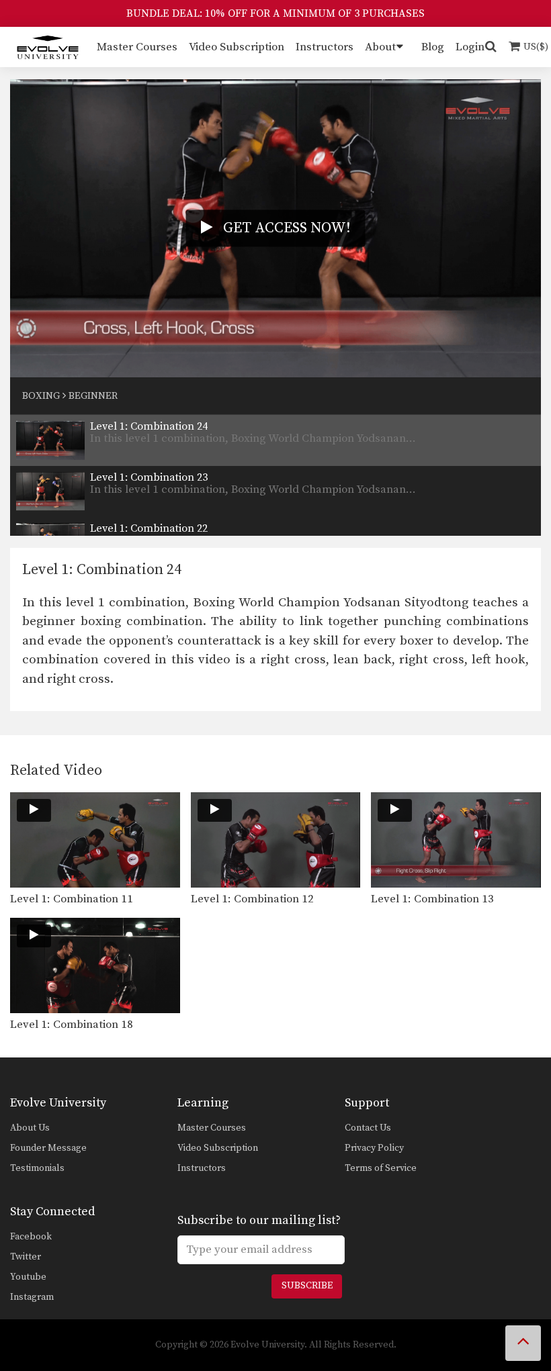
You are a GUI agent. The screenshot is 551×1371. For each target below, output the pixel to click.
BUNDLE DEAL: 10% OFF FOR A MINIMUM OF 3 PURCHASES (275, 13)
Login (470, 47)
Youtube (28, 1277)
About (380, 47)
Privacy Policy (374, 1148)
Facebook (31, 1237)
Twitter (25, 1257)
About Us (30, 1128)
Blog (432, 47)
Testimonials (37, 1168)
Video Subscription (236, 47)
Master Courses (137, 47)
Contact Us (368, 1128)
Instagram (32, 1297)
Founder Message (48, 1148)
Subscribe (307, 1286)
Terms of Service (381, 1168)
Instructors (324, 47)
